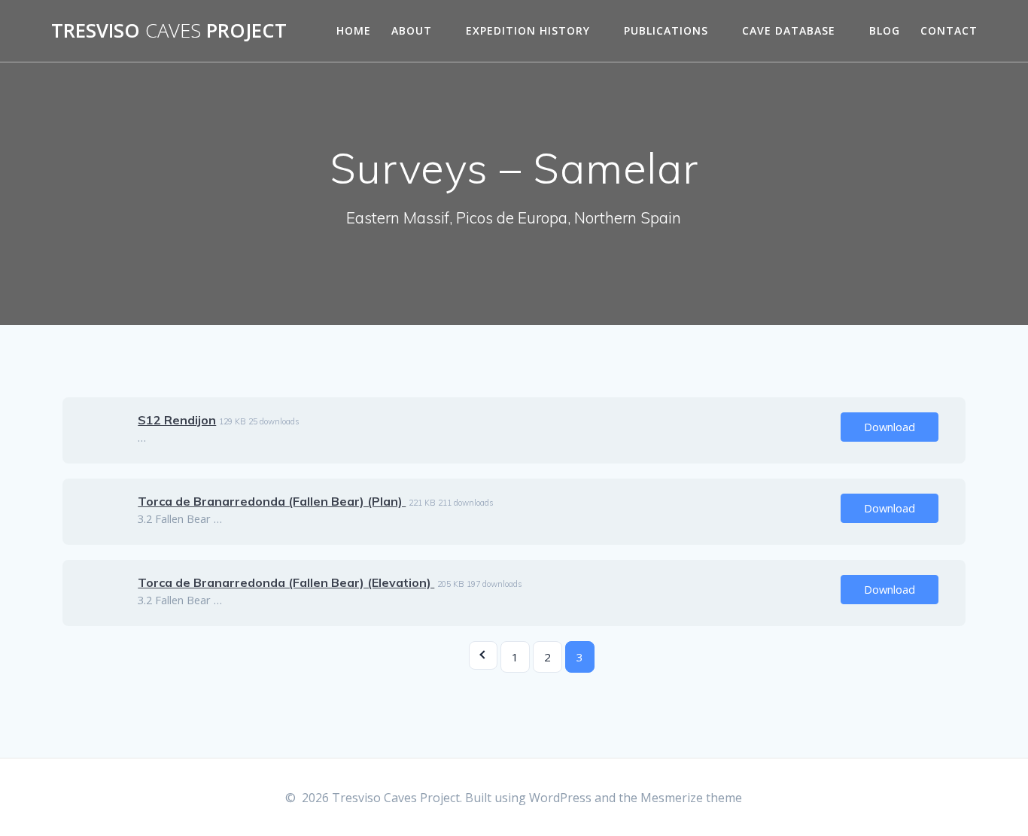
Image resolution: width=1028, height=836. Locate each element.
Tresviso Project (169, 31)
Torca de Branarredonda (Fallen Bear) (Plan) (272, 501)
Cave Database (788, 30)
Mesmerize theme (691, 797)
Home (353, 30)
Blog (884, 30)
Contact (949, 30)
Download (889, 426)
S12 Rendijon (177, 419)
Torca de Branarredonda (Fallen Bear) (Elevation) (286, 582)
